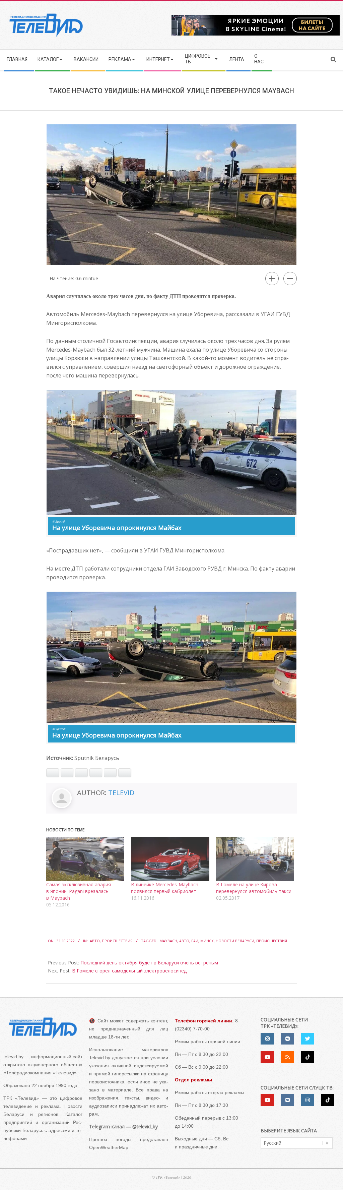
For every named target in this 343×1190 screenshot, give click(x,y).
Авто (95, 940)
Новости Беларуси (235, 940)
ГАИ (194, 940)
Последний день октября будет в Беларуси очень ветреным (149, 962)
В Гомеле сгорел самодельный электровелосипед (129, 970)
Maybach (168, 940)
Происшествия (117, 940)
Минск (207, 940)
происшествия (271, 940)
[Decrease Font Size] (290, 278)
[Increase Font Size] (272, 278)
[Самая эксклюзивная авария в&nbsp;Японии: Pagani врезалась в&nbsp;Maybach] (85, 859)
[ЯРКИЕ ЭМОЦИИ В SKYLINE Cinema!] (256, 17)
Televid (121, 792)
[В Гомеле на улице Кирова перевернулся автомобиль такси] (255, 859)
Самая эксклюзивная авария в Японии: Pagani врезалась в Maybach (78, 891)
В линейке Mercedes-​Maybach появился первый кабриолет (164, 887)
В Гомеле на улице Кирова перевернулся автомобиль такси (253, 887)
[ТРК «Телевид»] (42, 1028)
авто (184, 940)
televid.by (13, 1056)
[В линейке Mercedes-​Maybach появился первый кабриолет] (170, 859)
